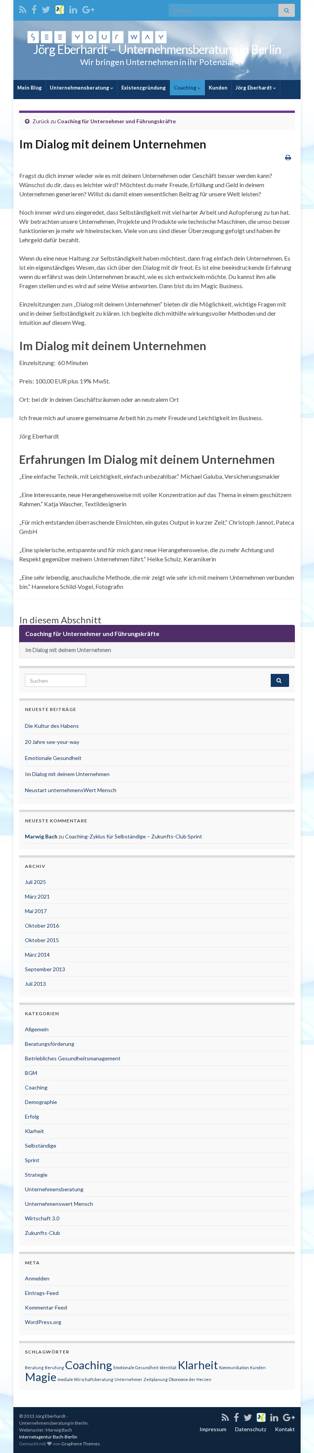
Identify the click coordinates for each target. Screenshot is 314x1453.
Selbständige (40, 1145)
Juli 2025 (35, 882)
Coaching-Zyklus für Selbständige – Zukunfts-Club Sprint (133, 836)
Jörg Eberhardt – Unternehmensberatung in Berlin (157, 49)
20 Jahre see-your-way (52, 742)
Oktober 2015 (42, 940)
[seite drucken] (288, 157)
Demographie (41, 1102)
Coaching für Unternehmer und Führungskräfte (116, 121)
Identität (168, 1367)
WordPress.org (43, 1322)
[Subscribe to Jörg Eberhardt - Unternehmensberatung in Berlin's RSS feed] (22, 8)
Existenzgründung (143, 88)
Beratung (34, 1367)
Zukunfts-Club (42, 1233)
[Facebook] (34, 8)
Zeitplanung (156, 1379)
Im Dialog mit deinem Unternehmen (68, 650)
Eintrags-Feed (42, 1293)
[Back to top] (296, 1435)
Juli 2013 (35, 983)
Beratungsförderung (49, 1043)
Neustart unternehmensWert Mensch (70, 790)
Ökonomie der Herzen (190, 1379)
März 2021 (37, 896)
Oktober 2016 (42, 925)
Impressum (213, 1429)
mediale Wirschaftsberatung (85, 1379)
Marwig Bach (41, 836)
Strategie (36, 1174)
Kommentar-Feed (46, 1307)
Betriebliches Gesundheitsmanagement (73, 1058)
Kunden (218, 88)
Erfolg (32, 1116)
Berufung (54, 1367)
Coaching (186, 88)
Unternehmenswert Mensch (59, 1203)
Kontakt (285, 1429)
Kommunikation (234, 1367)
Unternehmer (128, 1379)
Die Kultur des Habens (52, 725)
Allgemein (37, 1029)
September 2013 (45, 969)
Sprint (32, 1160)
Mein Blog (29, 88)
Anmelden (37, 1278)
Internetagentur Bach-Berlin (48, 1437)
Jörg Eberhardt (254, 88)
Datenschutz (250, 1429)
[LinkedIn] (73, 8)
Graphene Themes (80, 1443)
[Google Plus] (88, 8)
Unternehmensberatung (80, 88)
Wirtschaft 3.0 (42, 1218)
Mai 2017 (36, 911)
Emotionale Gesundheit (53, 758)
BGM (31, 1073)
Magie (40, 1376)
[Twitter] (46, 8)
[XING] (59, 8)
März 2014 (37, 954)
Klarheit (34, 1131)
